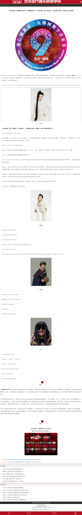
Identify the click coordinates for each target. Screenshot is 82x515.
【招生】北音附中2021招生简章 (10, 497)
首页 (2, 5)
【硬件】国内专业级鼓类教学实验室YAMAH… (14, 476)
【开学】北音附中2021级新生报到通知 (12, 487)
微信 (41, 502)
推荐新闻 (3, 466)
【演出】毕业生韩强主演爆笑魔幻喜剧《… (13, 469)
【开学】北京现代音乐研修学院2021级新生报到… (15, 490)
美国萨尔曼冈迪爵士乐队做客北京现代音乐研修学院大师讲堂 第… (24, 459)
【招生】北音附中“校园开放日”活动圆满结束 (14, 499)
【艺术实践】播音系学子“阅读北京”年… (13, 478)
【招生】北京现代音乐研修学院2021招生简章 (14, 495)
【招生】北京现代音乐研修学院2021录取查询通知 (15, 492)
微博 (38, 502)
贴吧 (44, 502)
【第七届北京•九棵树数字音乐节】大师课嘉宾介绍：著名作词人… (24, 462)
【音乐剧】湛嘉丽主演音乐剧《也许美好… (13, 481)
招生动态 (3, 484)
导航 (36, 502)
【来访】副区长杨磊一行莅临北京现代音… (13, 474)
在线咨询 (54, 513)
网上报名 (48, 502)
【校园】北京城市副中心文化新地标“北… (13, 471)
